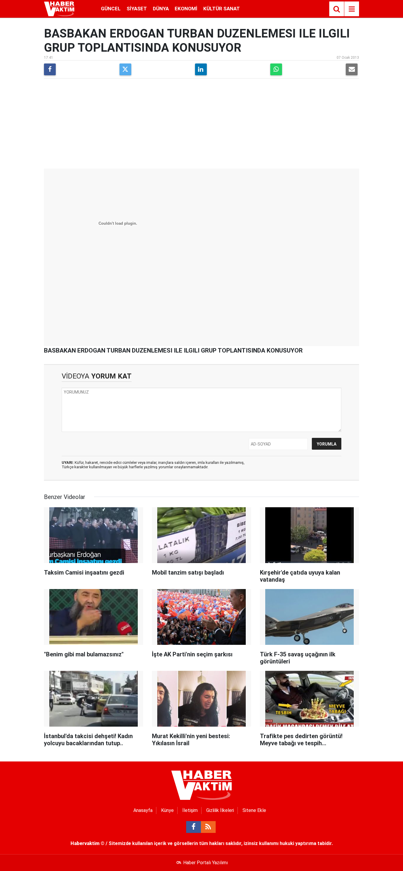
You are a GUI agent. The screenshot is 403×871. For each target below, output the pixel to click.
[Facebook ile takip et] (193, 827)
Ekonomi (186, 9)
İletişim (190, 810)
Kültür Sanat (221, 9)
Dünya (161, 9)
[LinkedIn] (201, 69)
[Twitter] (125, 69)
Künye (167, 810)
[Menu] (351, 9)
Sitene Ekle (254, 810)
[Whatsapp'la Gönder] (276, 69)
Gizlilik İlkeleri (220, 810)
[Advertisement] (201, 124)
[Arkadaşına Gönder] (352, 69)
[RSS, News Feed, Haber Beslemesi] (208, 827)
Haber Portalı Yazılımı (205, 862)
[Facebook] (50, 69)
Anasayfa (143, 810)
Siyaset (137, 9)
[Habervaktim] (59, 8)
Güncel (111, 9)
